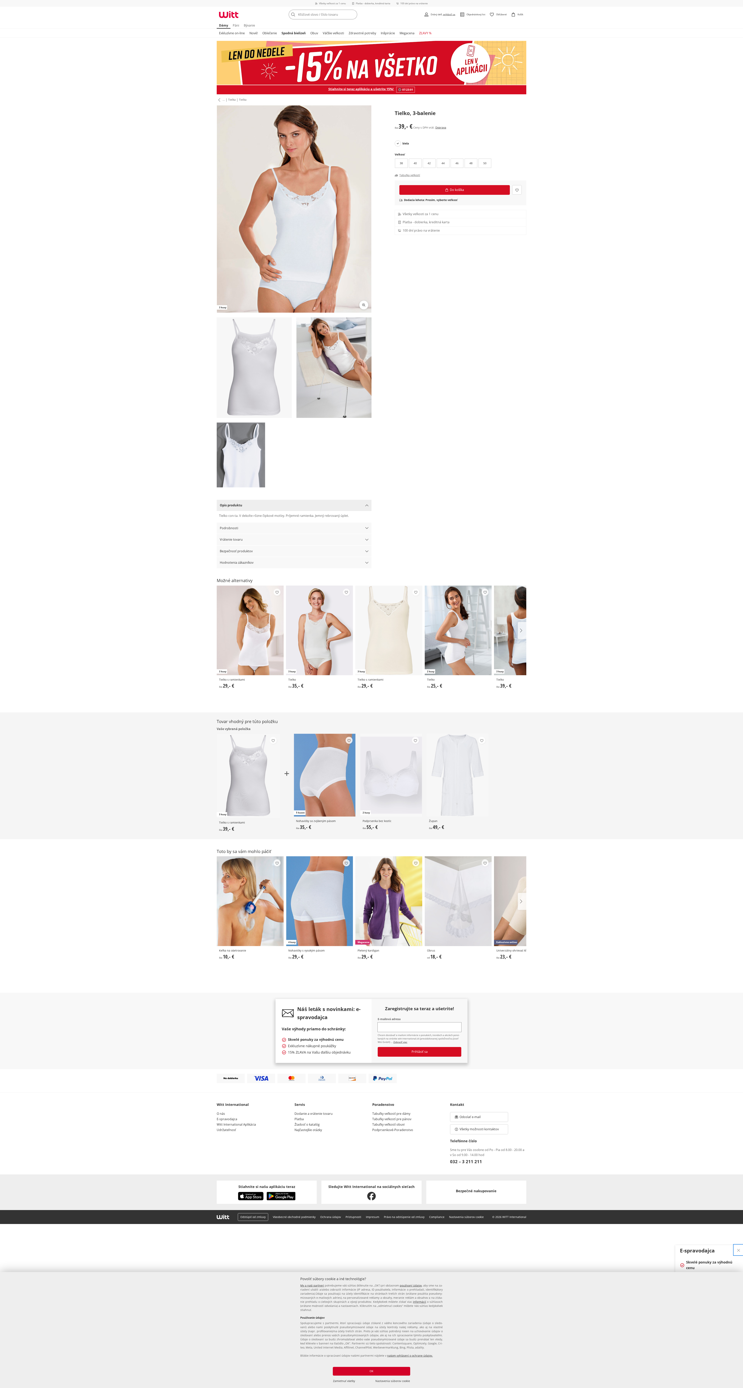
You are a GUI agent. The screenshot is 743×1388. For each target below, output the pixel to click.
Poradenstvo (383, 1104)
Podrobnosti (229, 528)
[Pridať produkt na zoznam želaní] (517, 190)
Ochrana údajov (330, 1217)
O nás (221, 1113)
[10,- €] (250, 901)
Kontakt (457, 1104)
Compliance (436, 1217)
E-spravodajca (227, 1119)
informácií (419, 1302)
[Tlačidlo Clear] (353, 14)
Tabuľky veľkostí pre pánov (391, 1119)
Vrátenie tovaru (231, 539)
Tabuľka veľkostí (409, 175)
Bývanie (249, 25)
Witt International (233, 1104)
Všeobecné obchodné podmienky (294, 1217)
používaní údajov (411, 1285)
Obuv (314, 33)
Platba (299, 1119)
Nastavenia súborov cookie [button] (466, 1217)
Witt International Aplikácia (236, 1124)
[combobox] (331, 14)
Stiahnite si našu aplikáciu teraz (266, 1186)
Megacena (407, 33)
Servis (299, 1104)
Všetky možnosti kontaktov (479, 1129)
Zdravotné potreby (362, 33)
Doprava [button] (440, 127)
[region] (371, 1330)
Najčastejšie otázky (308, 1130)
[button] (218, 99)
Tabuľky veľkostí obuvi (388, 1124)
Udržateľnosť (226, 1130)
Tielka (232, 99)
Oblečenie (269, 33)
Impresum (372, 1217)
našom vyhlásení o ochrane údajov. (410, 1355)
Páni (236, 25)
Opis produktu (231, 505)
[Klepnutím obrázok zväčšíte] (363, 305)
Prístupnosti (353, 1217)
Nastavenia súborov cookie (392, 1381)
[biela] (398, 143)
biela (405, 143)
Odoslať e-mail (474, 1118)
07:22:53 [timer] (407, 89)
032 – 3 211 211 (466, 1161)
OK (371, 1371)
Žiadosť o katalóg (307, 1124)
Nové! (253, 33)
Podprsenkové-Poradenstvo (392, 1130)
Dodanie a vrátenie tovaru (313, 1113)
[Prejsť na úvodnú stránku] (228, 14)
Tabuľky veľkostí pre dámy (391, 1113)
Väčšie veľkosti (333, 33)
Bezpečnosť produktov (236, 551)
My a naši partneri (312, 1285)
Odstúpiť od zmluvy (253, 1217)
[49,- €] (457, 775)
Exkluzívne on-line (232, 33)
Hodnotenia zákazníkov (236, 562)
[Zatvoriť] (738, 1250)
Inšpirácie (388, 33)
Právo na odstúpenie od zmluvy (404, 1217)
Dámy (223, 25)
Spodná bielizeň (294, 33)
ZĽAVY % (425, 33)
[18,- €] (458, 901)
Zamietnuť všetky (344, 1381)
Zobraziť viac (400, 1042)
